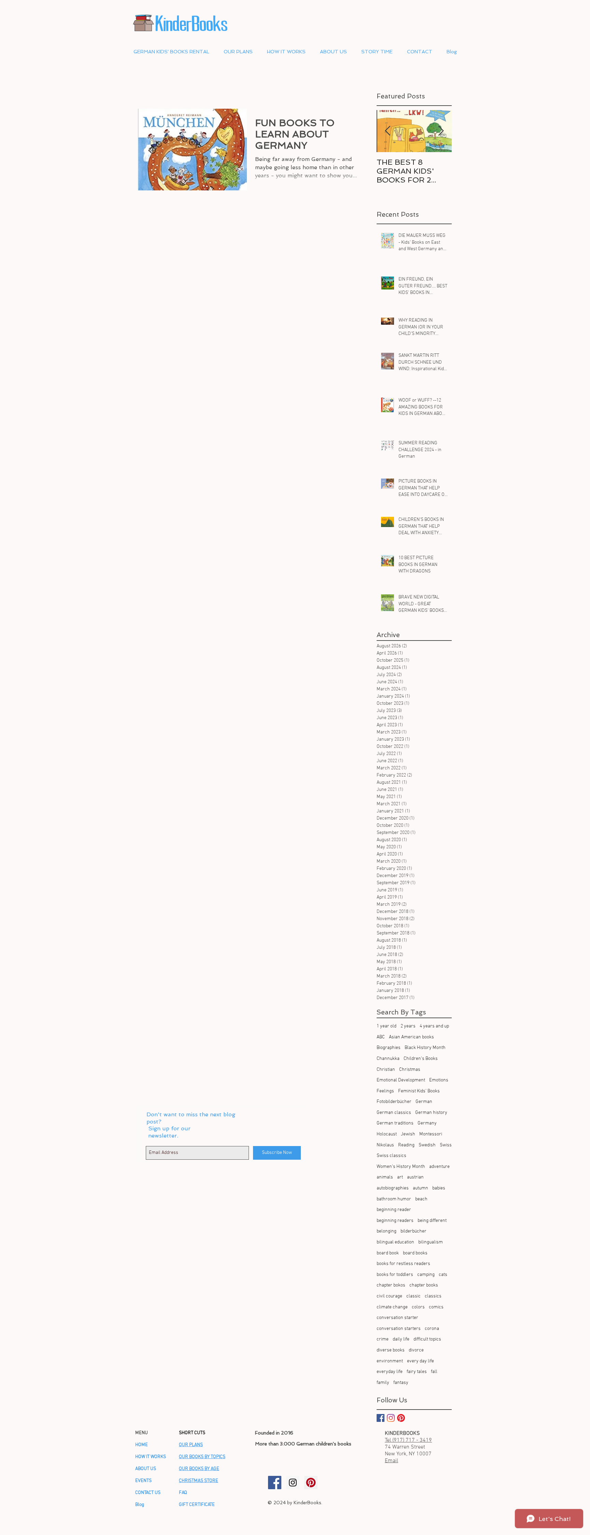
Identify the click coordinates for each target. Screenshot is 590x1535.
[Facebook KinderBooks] (380, 1418)
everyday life (390, 1372)
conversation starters (399, 1329)
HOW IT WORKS (150, 1457)
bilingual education (395, 1242)
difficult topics (427, 1339)
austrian (415, 1177)
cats (443, 1275)
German (424, 1102)
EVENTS (143, 1481)
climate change (392, 1307)
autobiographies (393, 1188)
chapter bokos (391, 1285)
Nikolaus (385, 1145)
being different (432, 1221)
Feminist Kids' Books (419, 1091)
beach (421, 1199)
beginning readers (395, 1221)
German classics (394, 1113)
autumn (420, 1188)
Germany (427, 1123)
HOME (141, 1445)
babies (438, 1188)
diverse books (391, 1350)
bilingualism (430, 1242)
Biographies (389, 1048)
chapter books (423, 1285)
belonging (386, 1231)
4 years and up (434, 1026)
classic (413, 1296)
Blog (139, 1505)
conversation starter (397, 1318)
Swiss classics (391, 1156)
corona (432, 1329)
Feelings (385, 1091)
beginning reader (394, 1210)
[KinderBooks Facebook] (274, 1482)
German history (431, 1113)
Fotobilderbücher (394, 1102)
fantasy (400, 1383)
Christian (386, 1070)
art (400, 1177)
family (383, 1383)
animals (385, 1177)
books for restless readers (403, 1264)
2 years (408, 1026)
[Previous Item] (387, 131)
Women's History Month (401, 1167)
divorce (416, 1350)
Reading (406, 1145)
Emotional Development (401, 1080)
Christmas (409, 1070)
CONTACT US (147, 1493)
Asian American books (411, 1037)
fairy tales (417, 1372)
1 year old (386, 1026)
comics (436, 1307)
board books (415, 1253)
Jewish (408, 1134)
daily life (401, 1339)
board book (388, 1253)
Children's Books (421, 1059)
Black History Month (425, 1048)
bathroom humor (394, 1199)
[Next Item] (441, 131)
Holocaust (387, 1134)
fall (434, 1372)
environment (390, 1361)
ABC (381, 1037)
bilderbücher (413, 1231)
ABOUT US (145, 1469)
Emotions (438, 1080)
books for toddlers (395, 1275)
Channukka (388, 1059)
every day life (420, 1361)
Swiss (446, 1145)
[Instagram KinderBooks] (391, 1418)
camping (426, 1275)
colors (418, 1307)
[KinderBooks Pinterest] (401, 1418)
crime (383, 1339)
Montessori (430, 1134)
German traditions (395, 1123)
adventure (439, 1167)
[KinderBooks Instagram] (292, 1482)
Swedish (427, 1145)
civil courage (389, 1296)
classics (433, 1296)
